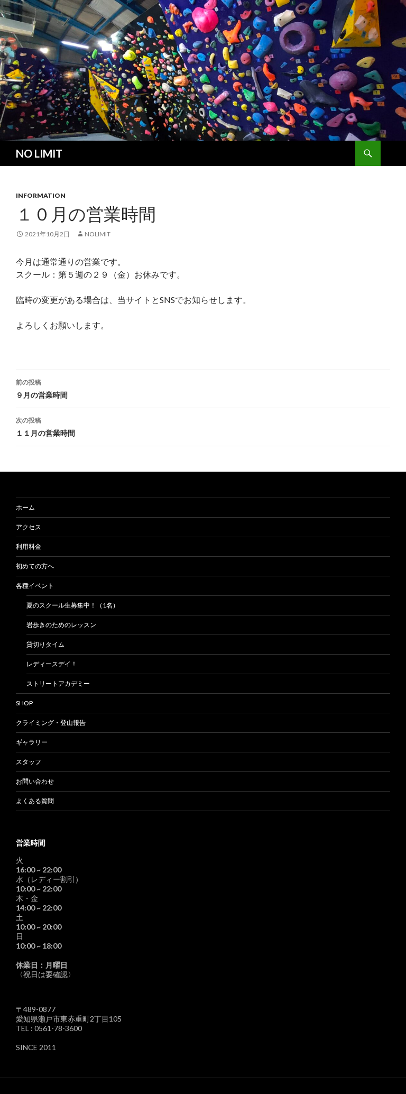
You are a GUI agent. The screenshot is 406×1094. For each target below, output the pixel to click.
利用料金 (28, 546)
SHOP (24, 703)
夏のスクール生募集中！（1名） (72, 605)
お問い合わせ (35, 781)
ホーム (25, 507)
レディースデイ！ (51, 664)
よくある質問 (35, 801)
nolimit (97, 234)
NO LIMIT (39, 153)
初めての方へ (35, 566)
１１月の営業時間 (45, 426)
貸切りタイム (45, 644)
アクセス (28, 527)
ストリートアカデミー (58, 683)
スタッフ (28, 762)
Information (41, 195)
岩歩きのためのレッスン (61, 625)
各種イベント (35, 586)
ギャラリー (32, 742)
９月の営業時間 (42, 388)
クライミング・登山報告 (51, 723)
